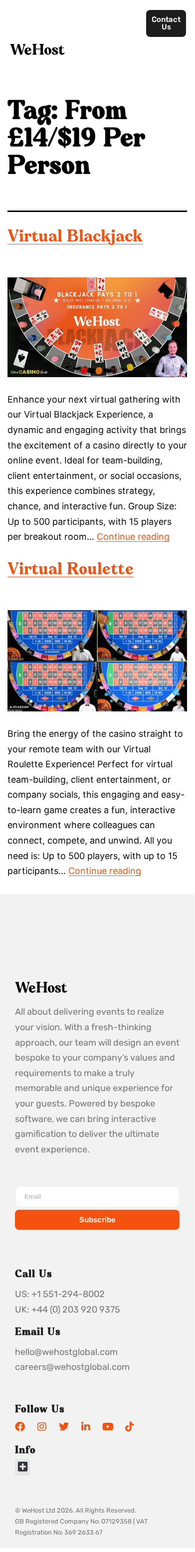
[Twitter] (64, 1427)
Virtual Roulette (70, 570)
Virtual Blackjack (75, 237)
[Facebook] (20, 1427)
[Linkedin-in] (86, 1427)
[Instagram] (42, 1427)
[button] (22, 1467)
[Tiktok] (130, 1427)
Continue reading (133, 536)
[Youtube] (108, 1427)
